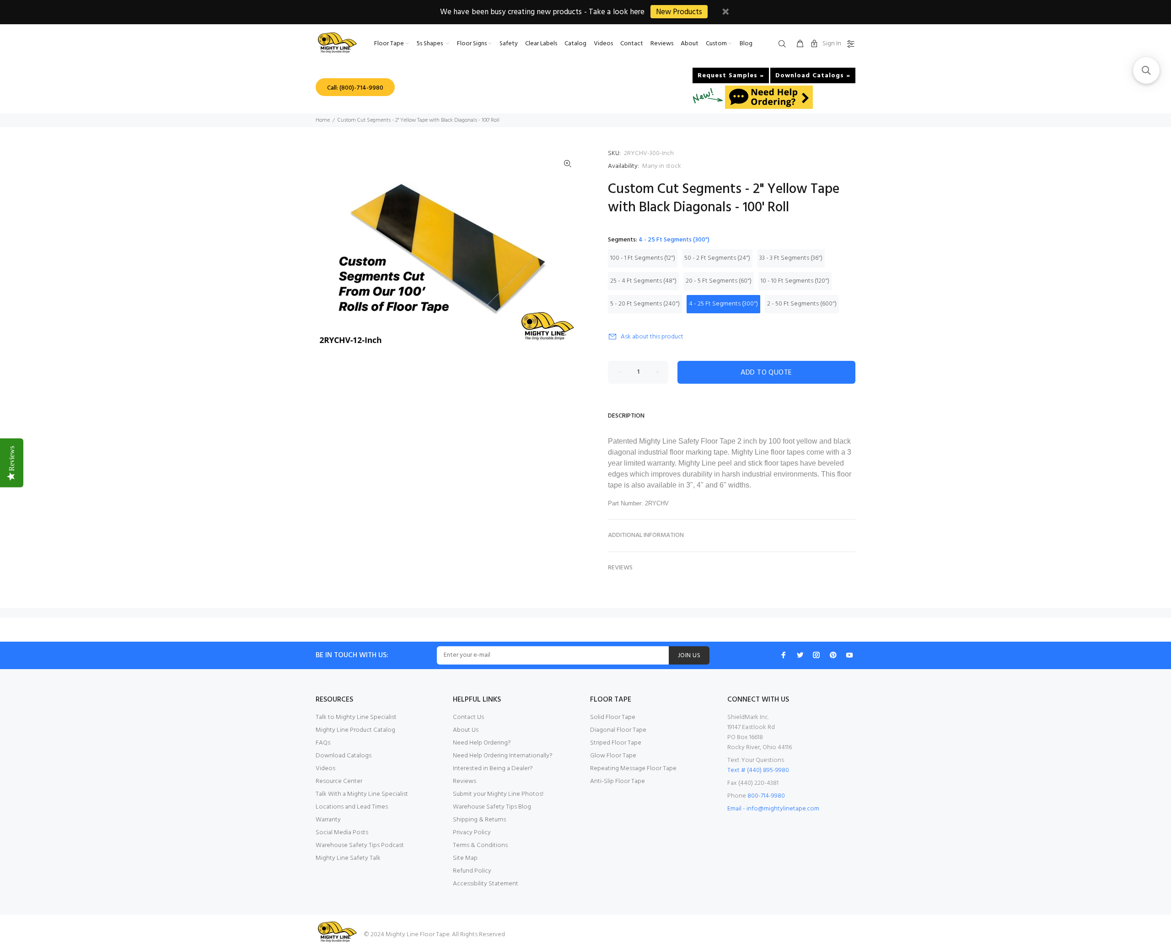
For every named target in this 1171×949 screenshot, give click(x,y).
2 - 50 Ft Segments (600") (802, 304)
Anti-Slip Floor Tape (617, 781)
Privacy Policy (472, 832)
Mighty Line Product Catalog (355, 730)
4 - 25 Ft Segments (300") (723, 304)
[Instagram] (816, 655)
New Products (679, 12)
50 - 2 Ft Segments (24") (717, 258)
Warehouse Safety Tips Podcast (360, 845)
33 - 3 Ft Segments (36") (790, 258)
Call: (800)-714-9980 (355, 88)
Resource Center (339, 781)
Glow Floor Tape (613, 756)
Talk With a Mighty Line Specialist (362, 794)
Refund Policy (472, 871)
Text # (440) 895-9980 (758, 770)
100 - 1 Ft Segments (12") (642, 258)
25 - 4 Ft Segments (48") (643, 281)
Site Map (465, 858)
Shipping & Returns (479, 820)
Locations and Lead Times (352, 807)
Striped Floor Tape (615, 743)
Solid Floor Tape (612, 717)
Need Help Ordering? (482, 743)
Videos (325, 768)
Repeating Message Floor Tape (633, 768)
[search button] (784, 44)
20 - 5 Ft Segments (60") (719, 281)
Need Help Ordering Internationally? (503, 756)
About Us (465, 730)
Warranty (328, 820)
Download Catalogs (343, 756)
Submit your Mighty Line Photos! (498, 794)
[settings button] (849, 44)
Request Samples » (731, 75)
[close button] (725, 13)
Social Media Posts (342, 832)
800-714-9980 (766, 796)
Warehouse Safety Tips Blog (492, 807)
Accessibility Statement (485, 884)
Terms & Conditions (480, 845)
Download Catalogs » (812, 75)
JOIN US (689, 655)
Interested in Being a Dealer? (493, 768)
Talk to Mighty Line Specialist (356, 717)
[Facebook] (784, 655)
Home (323, 120)
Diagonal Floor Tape (618, 730)
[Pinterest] (833, 655)
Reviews (464, 781)
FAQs (323, 743)
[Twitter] (800, 655)
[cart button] (800, 44)
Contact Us (468, 717)
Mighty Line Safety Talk (348, 858)
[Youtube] (849, 655)
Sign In (831, 43)
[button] (1146, 70)
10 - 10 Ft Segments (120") (795, 281)
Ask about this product (652, 337)
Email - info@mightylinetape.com (773, 809)
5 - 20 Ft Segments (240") (645, 304)
